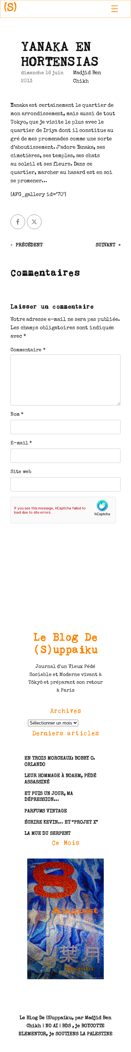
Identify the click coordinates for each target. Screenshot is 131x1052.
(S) (10, 8)
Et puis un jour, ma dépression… (48, 797)
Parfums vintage (45, 811)
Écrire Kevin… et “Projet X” (61, 822)
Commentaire (27, 350)
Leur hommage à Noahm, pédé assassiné (60, 779)
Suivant (105, 245)
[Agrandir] (94, 867)
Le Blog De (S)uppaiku (65, 643)
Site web (20, 471)
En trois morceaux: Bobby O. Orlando (59, 761)
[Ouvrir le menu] (114, 8)
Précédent (29, 245)
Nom (16, 414)
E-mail (21, 443)
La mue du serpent (47, 833)
